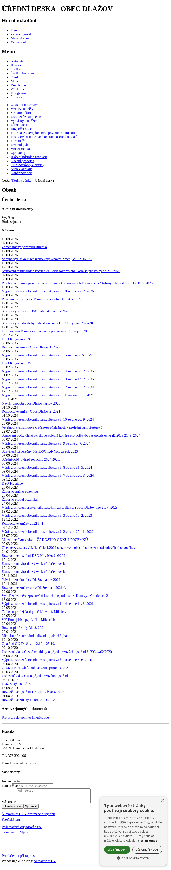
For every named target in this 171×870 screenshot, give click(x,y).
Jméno (6, 781)
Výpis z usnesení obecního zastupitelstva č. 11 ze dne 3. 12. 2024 (48, 395)
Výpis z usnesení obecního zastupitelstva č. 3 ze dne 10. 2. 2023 (47, 515)
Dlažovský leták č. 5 (16, 684)
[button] (133, 858)
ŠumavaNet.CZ (45, 861)
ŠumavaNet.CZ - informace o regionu (28, 814)
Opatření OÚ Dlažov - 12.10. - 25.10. (28, 644)
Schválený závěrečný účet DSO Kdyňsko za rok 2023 (40, 451)
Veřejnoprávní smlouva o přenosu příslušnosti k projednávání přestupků (52, 427)
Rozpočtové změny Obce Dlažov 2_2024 (31, 411)
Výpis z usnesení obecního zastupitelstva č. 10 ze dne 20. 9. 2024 (48, 419)
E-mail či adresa (13, 786)
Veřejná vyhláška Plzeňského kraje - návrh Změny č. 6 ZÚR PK (47, 259)
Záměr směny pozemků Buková (24, 247)
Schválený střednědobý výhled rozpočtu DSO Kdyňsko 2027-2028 (49, 323)
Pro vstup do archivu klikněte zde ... (27, 717)
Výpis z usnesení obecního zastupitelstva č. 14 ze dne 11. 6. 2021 (48, 604)
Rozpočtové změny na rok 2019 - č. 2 (28, 700)
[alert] (133, 831)
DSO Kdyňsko (12, 483)
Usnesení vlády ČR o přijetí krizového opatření (35, 676)
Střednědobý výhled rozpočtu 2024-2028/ (31, 459)
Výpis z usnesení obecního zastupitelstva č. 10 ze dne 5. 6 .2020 (47, 660)
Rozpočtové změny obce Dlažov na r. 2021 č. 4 (35, 587)
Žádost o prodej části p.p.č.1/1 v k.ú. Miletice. (34, 612)
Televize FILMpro (15, 832)
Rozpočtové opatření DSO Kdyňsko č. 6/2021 (34, 555)
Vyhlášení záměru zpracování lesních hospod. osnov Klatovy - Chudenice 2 (55, 596)
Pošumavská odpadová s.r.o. (22, 827)
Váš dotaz (9, 802)
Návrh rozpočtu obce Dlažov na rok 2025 (31, 403)
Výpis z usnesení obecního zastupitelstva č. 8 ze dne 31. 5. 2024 (47, 467)
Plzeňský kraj (11, 819)
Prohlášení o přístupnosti (19, 856)
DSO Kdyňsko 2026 (16, 339)
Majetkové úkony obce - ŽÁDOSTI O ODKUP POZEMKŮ (45, 539)
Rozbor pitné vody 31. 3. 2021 (23, 628)
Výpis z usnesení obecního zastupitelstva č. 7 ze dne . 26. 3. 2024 (48, 475)
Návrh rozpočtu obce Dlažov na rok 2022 (31, 579)
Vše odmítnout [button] (147, 849)
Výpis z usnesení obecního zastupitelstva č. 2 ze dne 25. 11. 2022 (48, 531)
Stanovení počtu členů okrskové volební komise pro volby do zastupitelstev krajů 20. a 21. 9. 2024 (71, 435)
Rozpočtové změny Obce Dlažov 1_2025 (31, 347)
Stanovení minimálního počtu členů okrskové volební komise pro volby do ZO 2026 (61, 271)
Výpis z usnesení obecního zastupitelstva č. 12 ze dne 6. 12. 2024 (48, 387)
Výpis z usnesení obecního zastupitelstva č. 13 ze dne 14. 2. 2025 (48, 379)
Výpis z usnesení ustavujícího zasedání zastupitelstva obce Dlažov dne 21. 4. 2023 (60, 507)
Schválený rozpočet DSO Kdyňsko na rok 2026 (35, 311)
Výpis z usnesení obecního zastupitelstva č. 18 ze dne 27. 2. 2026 (48, 291)
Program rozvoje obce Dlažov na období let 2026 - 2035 (41, 299)
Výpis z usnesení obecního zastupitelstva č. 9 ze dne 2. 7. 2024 (46, 443)
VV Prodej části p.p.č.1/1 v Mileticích (28, 620)
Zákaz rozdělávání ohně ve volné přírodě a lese (35, 668)
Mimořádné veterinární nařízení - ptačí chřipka (34, 636)
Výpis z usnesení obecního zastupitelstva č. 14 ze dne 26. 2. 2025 (48, 371)
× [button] (162, 800)
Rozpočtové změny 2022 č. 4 (22, 523)
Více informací (148, 840)
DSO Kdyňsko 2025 (16, 363)
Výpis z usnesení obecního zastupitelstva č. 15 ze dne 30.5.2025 (47, 355)
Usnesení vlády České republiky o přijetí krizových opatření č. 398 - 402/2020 (57, 652)
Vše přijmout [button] (117, 849)
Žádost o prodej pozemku (20, 499)
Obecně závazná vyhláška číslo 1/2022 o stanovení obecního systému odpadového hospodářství (69, 547)
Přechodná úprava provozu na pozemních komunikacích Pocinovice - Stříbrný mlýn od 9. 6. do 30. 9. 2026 (77, 283)
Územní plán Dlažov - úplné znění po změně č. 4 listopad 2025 (46, 331)
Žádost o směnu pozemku (20, 491)
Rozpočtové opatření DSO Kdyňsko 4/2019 (33, 692)
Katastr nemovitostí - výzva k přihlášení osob (33, 563)
